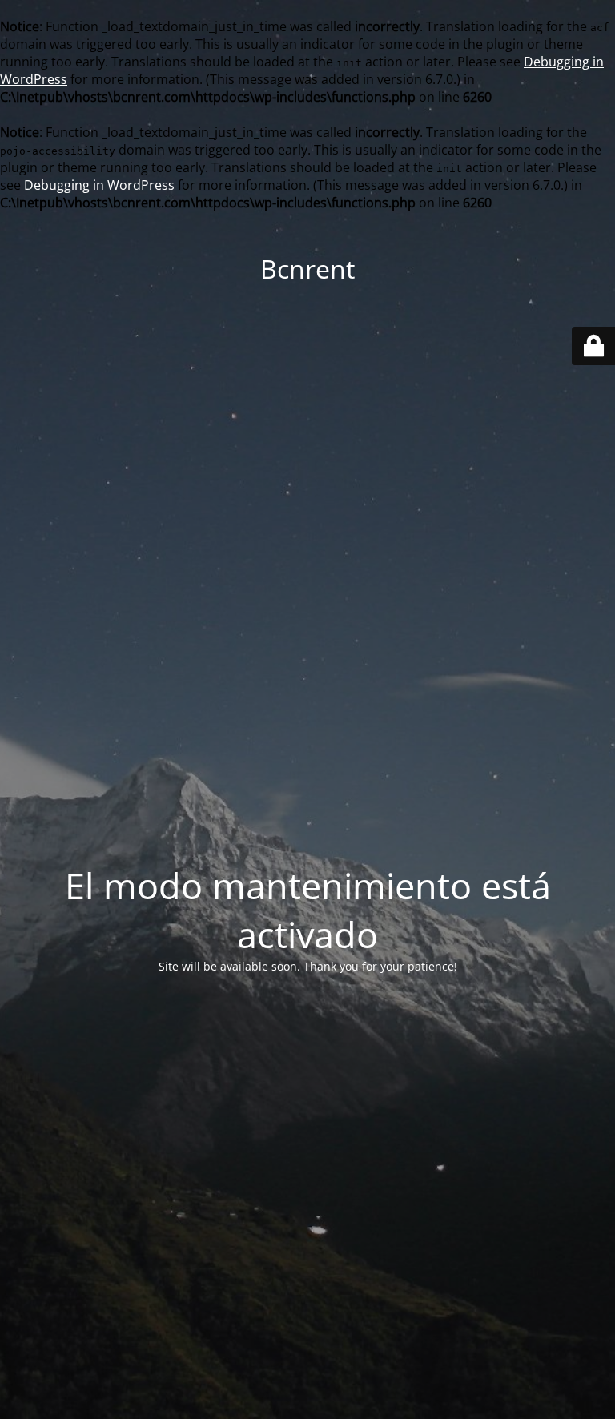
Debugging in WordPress (99, 185)
